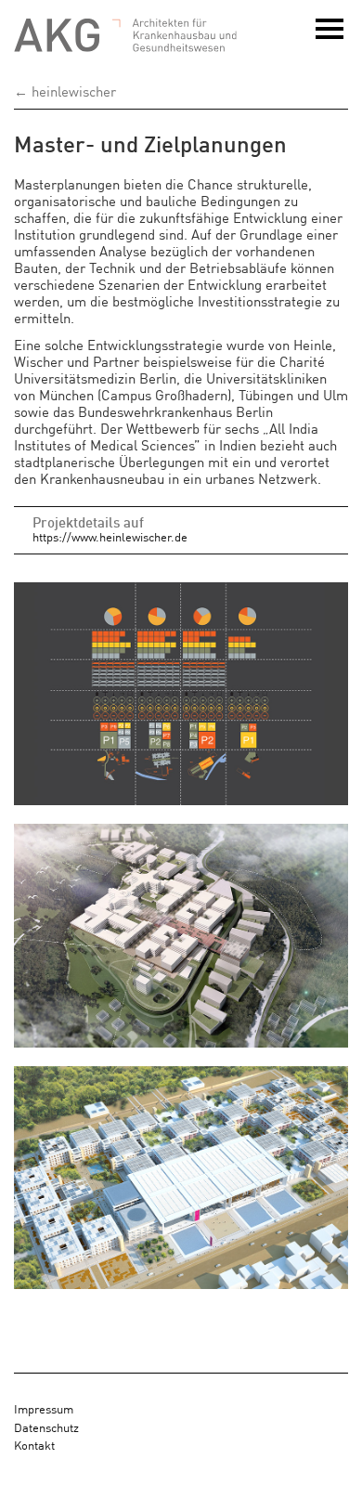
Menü (332, 38)
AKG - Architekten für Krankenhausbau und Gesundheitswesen (125, 36)
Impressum (43, 1408)
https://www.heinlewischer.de (109, 536)
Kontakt (34, 1444)
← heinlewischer (65, 90)
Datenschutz (46, 1427)
